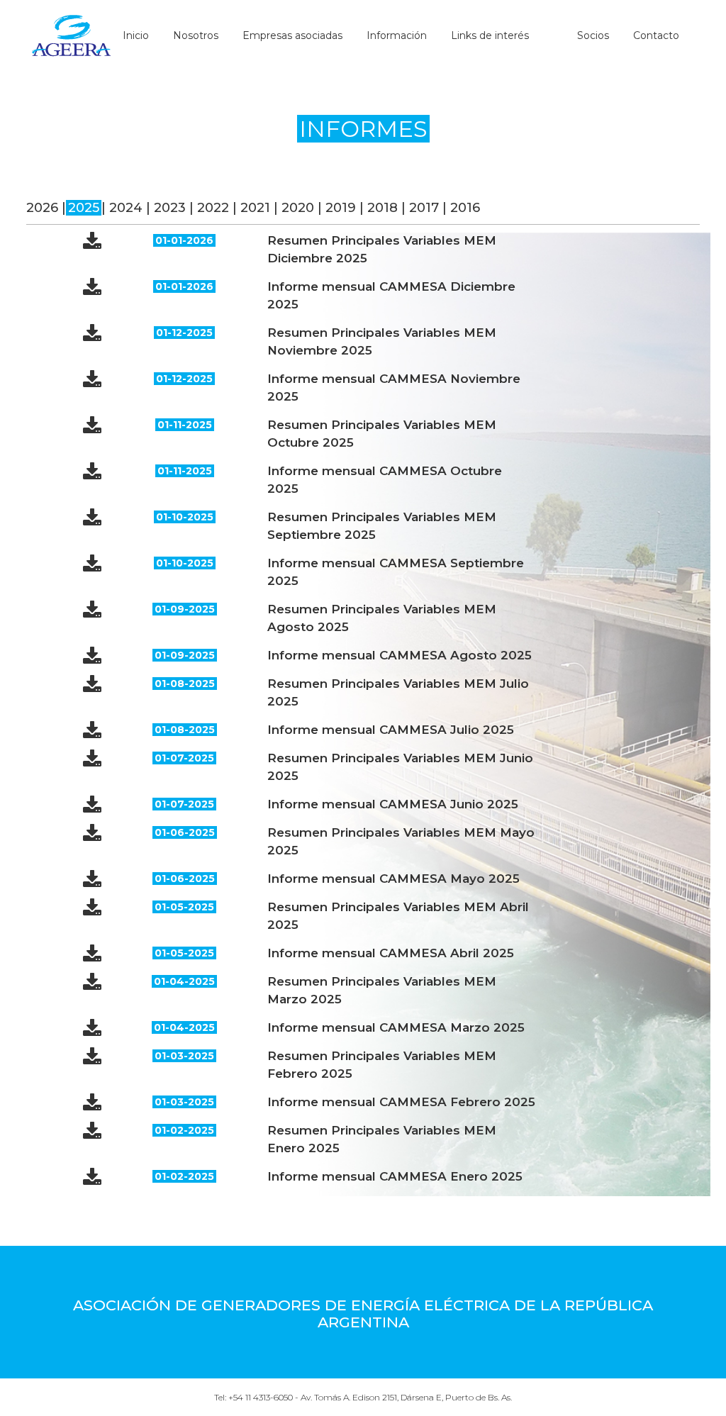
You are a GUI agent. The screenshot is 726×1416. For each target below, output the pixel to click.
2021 (255, 208)
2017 (424, 208)
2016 (465, 208)
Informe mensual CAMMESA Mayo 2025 (393, 878)
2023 (170, 208)
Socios (593, 35)
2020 (297, 208)
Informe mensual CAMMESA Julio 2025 (390, 730)
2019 (340, 208)
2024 (126, 208)
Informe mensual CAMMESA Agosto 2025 (399, 655)
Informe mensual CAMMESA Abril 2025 (390, 953)
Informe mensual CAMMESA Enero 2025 (395, 1176)
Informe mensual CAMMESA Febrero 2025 (401, 1102)
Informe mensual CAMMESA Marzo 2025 (396, 1027)
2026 (42, 208)
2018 (382, 208)
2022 (213, 208)
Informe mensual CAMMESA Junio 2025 (392, 804)
